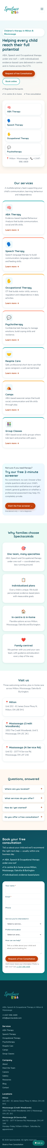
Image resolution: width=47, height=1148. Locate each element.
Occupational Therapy (11, 1038)
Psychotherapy (8, 1042)
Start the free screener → (20, 506)
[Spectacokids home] (11, 10)
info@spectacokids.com (12, 1018)
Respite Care (7, 1046)
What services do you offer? (19, 798)
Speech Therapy (9, 1034)
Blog (4, 1084)
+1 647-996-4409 (23, 967)
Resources (6, 1080)
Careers (5, 1072)
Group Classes (8, 1053)
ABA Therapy (8, 1030)
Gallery (5, 1076)
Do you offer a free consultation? (22, 817)
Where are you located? (17, 789)
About (5, 1064)
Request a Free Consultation (18, 73)
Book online (11, 81)
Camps (5, 1050)
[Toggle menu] (42, 10)
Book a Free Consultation (12, 1144)
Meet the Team (8, 1068)
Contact (5, 1087)
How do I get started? (16, 807)
